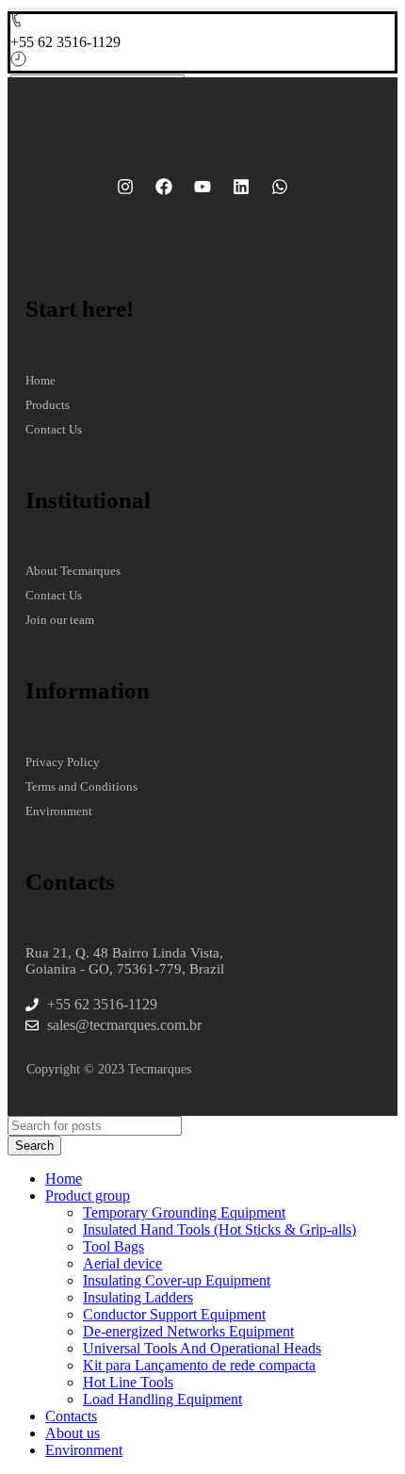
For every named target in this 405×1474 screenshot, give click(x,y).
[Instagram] (125, 187)
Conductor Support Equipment (174, 1314)
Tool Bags (113, 1246)
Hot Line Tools (128, 1382)
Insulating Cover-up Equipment (176, 1280)
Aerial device (122, 1263)
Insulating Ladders (138, 1297)
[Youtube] (202, 187)
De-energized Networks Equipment (188, 1331)
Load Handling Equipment (162, 1399)
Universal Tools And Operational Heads (202, 1348)
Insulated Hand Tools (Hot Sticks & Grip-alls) (219, 1229)
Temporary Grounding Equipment (184, 1212)
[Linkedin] (241, 187)
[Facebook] (164, 187)
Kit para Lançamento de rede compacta (199, 1365)
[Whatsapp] (280, 187)
